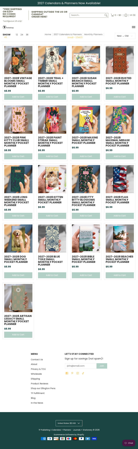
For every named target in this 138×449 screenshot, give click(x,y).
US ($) (132, 15)
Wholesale (36, 373)
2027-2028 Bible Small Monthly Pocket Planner (83, 259)
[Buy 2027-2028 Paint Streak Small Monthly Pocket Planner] (52, 119)
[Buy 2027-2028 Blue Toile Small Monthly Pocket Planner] (52, 238)
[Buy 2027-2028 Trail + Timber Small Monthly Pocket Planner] (52, 60)
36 (27, 35)
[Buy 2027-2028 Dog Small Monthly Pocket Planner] (18, 238)
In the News (37, 402)
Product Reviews (39, 383)
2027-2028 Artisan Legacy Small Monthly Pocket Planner (18, 320)
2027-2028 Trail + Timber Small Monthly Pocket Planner (50, 82)
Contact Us (37, 359)
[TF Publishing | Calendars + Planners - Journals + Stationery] (8, 27)
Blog (33, 398)
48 (5, 37)
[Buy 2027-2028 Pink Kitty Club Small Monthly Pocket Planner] (18, 119)
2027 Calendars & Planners (68, 34)
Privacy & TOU (38, 369)
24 (21, 35)
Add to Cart (18, 96)
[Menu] (133, 27)
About (34, 364)
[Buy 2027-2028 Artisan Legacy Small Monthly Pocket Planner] (18, 298)
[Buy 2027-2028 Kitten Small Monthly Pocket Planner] (52, 179)
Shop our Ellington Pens (43, 388)
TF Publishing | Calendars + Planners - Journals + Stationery (65, 430)
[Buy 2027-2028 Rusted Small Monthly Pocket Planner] (120, 60)
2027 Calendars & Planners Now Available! (69, 3)
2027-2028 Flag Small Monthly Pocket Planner (117, 199)
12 (17, 35)
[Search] (106, 15)
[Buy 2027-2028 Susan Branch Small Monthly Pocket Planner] (86, 60)
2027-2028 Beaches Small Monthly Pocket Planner (119, 259)
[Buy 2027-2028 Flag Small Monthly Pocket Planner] (120, 179)
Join (102, 365)
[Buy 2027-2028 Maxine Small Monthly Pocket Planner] (86, 119)
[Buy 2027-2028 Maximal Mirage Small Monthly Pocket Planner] (120, 119)
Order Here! (39, 16)
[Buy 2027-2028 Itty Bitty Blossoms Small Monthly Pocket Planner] (86, 179)
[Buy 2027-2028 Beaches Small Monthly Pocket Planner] (120, 238)
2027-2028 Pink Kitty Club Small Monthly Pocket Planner (16, 141)
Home (48, 34)
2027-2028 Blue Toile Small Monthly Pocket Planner (50, 261)
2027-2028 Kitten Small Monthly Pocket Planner (50, 199)
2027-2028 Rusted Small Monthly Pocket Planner (118, 80)
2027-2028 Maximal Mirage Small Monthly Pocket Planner (118, 141)
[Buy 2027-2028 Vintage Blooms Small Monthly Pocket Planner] (18, 60)
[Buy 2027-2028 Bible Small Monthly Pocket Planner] (86, 238)
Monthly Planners (93, 34)
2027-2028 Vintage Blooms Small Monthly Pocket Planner (18, 82)
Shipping (35, 378)
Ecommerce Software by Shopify (69, 434)
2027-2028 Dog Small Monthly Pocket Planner (16, 259)
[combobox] (87, 15)
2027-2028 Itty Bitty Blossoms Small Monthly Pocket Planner (83, 201)
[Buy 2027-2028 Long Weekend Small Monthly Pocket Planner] (18, 179)
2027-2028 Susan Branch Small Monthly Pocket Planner (84, 82)
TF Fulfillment (38, 393)
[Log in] (126, 15)
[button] (67, 373)
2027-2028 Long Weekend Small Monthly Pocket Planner (16, 201)
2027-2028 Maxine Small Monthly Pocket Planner (85, 140)
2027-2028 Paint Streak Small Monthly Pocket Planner (50, 141)
